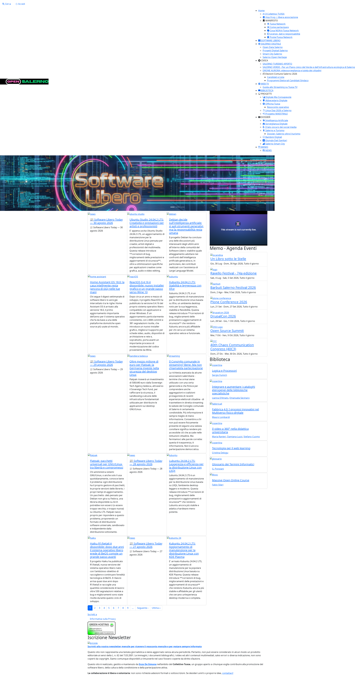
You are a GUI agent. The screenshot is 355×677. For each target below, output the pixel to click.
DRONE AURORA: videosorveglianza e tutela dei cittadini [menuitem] (292, 70)
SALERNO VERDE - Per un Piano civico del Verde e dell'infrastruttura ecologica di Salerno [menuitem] (309, 67)
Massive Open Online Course (230, 480)
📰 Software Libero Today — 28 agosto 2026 (146, 462)
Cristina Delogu (220, 452)
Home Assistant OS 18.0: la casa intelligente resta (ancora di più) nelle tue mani (107, 287)
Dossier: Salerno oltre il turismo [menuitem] (283, 133)
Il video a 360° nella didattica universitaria (230, 430)
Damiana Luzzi (234, 436)
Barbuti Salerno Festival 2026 (233, 287)
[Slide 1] (172, 207)
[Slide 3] (182, 207)
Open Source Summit (227, 330)
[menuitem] (273, 13)
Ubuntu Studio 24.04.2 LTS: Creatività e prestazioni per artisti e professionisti (147, 223)
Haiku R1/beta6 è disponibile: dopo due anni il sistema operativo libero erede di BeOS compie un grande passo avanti (107, 550)
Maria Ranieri (219, 436)
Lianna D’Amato (220, 397)
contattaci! (227, 673)
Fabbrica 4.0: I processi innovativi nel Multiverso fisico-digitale (235, 411)
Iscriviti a (92, 614)
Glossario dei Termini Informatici (233, 464)
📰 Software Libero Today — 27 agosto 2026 (146, 545)
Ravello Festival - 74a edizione (233, 273)
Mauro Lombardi (221, 417)
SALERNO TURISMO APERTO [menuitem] (277, 63)
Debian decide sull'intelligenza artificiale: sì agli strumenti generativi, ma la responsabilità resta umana (186, 226)
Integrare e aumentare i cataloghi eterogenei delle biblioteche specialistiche (233, 390)
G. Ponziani (218, 468)
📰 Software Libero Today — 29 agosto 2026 (106, 363)
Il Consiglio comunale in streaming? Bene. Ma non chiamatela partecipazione (186, 365)
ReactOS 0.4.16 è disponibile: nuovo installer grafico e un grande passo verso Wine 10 (147, 287)
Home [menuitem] (261, 10)
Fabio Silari (217, 484)
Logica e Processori (224, 370)
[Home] (24, 81)
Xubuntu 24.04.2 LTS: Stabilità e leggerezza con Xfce (185, 285)
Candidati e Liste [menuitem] (275, 77)
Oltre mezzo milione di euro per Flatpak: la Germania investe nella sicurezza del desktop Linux (144, 368)
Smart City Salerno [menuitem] (272, 53)
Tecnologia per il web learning (231, 448)
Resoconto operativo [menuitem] (278, 107)
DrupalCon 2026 (223, 316)
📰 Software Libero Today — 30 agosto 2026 (106, 221)
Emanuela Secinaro (240, 397)
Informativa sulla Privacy (103, 618)
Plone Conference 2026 (228, 302)
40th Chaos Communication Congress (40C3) (232, 347)
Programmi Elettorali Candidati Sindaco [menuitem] (288, 80)
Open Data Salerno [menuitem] (273, 47)
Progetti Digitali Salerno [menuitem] (275, 50)
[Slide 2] (177, 207)
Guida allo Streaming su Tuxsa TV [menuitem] (280, 87)
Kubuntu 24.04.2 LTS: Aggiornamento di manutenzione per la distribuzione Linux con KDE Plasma (184, 550)
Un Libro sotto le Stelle (228, 258)
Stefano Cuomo (252, 436)
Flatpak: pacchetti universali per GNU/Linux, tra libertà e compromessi (106, 464)
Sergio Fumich (219, 375)
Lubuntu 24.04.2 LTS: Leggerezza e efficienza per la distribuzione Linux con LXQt (186, 466)
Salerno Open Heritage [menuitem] (275, 57)
